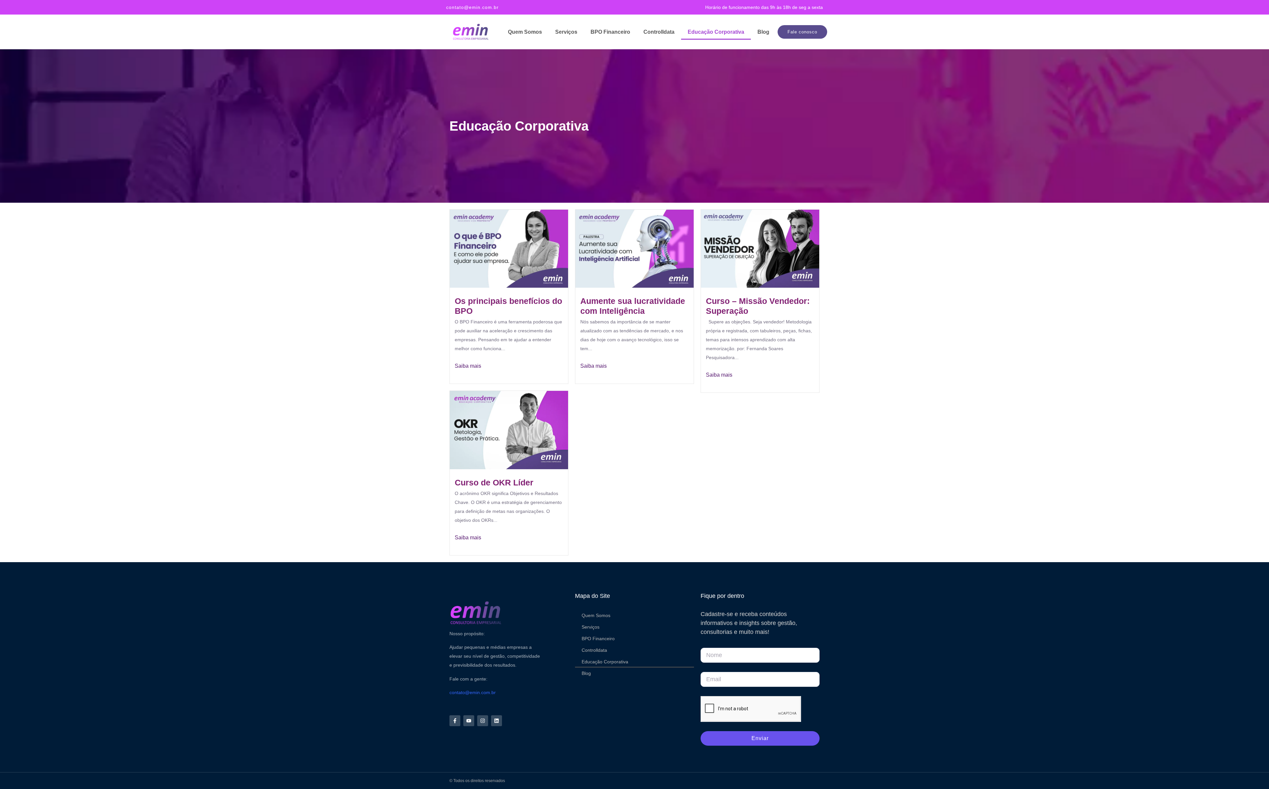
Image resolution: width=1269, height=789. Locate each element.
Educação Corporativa (716, 32)
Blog (763, 32)
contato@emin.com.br (472, 7)
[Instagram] (482, 720)
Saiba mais (468, 366)
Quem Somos (525, 32)
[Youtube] (468, 720)
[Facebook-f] (454, 720)
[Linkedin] (496, 720)
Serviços (566, 32)
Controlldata (658, 32)
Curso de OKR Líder (494, 482)
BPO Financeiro (610, 32)
